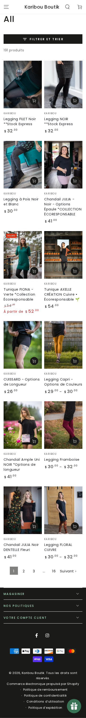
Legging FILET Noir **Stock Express (20, 121)
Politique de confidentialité (45, 696)
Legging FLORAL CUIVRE (58, 547)
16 (54, 571)
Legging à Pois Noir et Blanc (21, 202)
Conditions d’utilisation (45, 701)
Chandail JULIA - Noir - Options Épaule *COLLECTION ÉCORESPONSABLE (62, 207)
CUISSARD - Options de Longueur (22, 382)
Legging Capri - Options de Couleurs (63, 382)
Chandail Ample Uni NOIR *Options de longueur (22, 464)
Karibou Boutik (33, 673)
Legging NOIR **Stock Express (58, 121)
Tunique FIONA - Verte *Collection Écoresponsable (19, 294)
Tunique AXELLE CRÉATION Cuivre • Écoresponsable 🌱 (62, 294)
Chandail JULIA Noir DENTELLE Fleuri (21, 547)
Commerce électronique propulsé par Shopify (43, 684)
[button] (67, 7)
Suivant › (68, 571)
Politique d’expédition (45, 708)
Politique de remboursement (45, 690)
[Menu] (6, 7)
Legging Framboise (62, 459)
